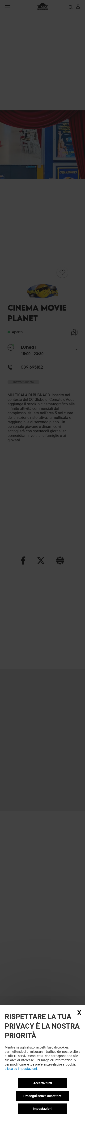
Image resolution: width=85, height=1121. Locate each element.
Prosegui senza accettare (42, 1096)
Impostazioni (42, 1109)
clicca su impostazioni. (21, 1069)
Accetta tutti (42, 1083)
